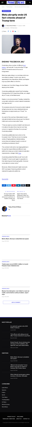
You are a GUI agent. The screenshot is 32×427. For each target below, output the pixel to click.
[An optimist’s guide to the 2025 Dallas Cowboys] (5, 328)
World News (5, 406)
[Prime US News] (16, 2)
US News (4, 402)
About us (19, 418)
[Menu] (2, 2)
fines (19, 153)
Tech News (4, 397)
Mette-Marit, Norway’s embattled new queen (15, 239)
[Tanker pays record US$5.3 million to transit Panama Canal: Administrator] (16, 252)
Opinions (4, 390)
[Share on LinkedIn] (15, 31)
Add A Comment (16, 302)
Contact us (26, 418)
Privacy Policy (11, 416)
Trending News (6, 11)
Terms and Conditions (9, 418)
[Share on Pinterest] (13, 31)
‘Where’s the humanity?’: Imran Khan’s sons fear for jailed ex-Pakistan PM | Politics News (18, 366)
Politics (3, 392)
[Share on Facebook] (8, 31)
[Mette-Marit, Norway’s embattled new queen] (16, 227)
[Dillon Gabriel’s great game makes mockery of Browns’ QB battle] (5, 376)
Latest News (5, 387)
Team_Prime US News (11, 25)
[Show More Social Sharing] (18, 31)
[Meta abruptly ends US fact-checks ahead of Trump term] (16, 44)
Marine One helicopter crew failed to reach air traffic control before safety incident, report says (15, 292)
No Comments (6, 27)
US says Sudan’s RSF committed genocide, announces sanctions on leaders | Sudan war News (8, 197)
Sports (3, 394)
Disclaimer (20, 416)
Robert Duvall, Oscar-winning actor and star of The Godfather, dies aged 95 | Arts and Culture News (20, 343)
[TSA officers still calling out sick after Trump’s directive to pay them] (5, 336)
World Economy (6, 404)
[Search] (30, 2)
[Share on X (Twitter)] (10, 31)
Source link (5, 179)
